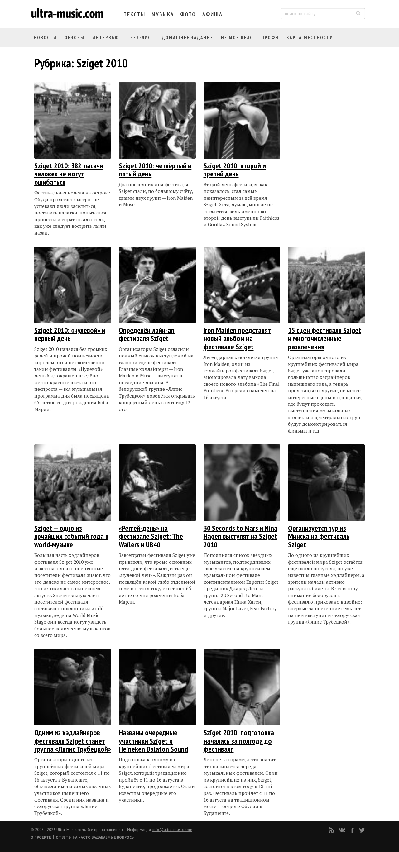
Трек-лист (140, 38)
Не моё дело (237, 38)
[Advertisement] (325, 144)
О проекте (41, 837)
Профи (270, 38)
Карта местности (309, 38)
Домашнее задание (187, 38)
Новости (45, 38)
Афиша (212, 14)
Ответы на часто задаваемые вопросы (95, 837)
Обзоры (74, 38)
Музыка (162, 14)
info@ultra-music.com (172, 829)
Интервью (105, 38)
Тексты (134, 14)
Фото (188, 14)
